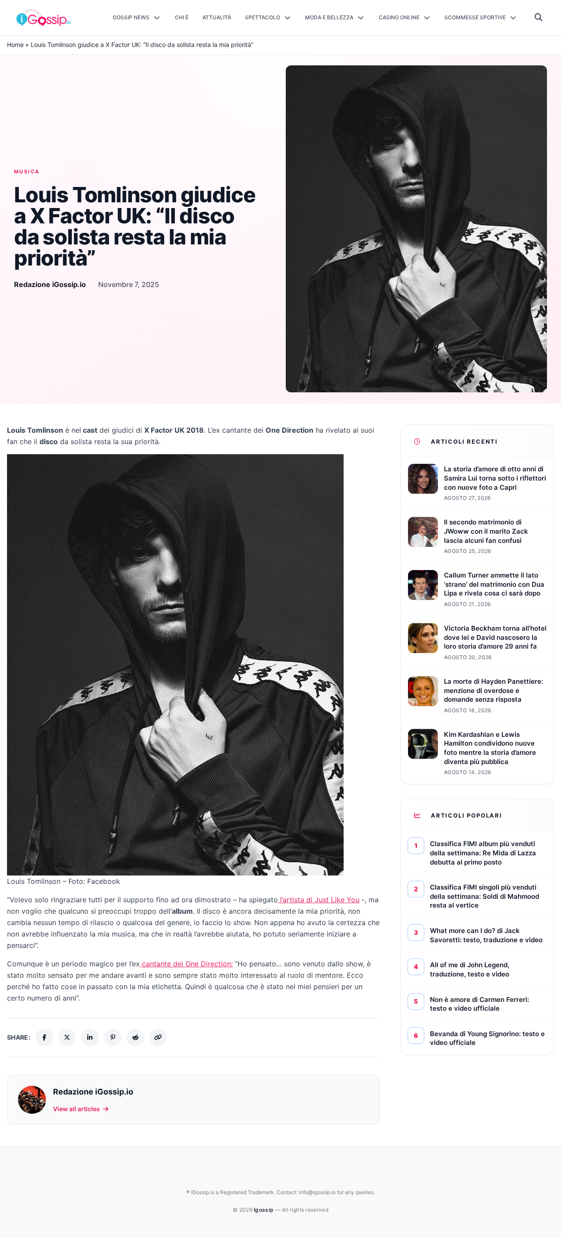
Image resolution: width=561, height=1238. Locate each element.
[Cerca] (538, 17)
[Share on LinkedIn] (90, 1037)
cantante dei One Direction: (186, 963)
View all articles (76, 1108)
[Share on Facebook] (44, 1037)
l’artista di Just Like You (318, 899)
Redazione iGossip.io (50, 284)
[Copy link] (158, 1037)
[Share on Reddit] (135, 1037)
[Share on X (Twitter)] (67, 1037)
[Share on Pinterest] (112, 1037)
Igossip (264, 1209)
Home (15, 44)
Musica (27, 172)
